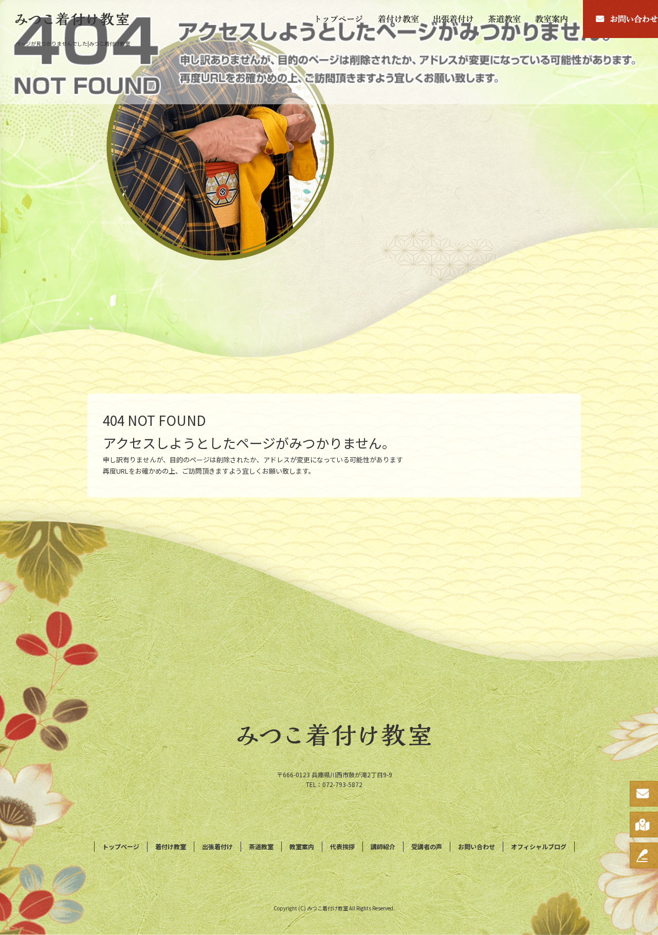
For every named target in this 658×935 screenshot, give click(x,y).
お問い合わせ (476, 846)
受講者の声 (426, 846)
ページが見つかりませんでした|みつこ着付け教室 (72, 43)
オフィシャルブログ (538, 846)
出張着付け (454, 19)
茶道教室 (504, 19)
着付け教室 (398, 19)
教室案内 (555, 19)
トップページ (336, 19)
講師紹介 (383, 846)
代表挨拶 (342, 846)
